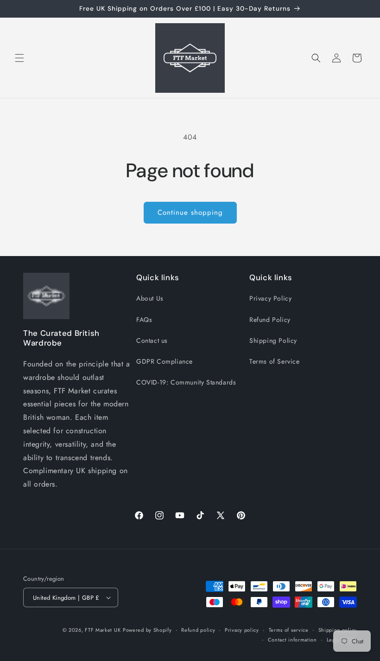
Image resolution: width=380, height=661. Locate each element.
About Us (150, 298)
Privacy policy (242, 630)
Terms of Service (274, 361)
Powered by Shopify (147, 630)
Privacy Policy (270, 298)
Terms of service (289, 630)
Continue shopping (190, 212)
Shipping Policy (273, 340)
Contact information (292, 639)
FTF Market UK (102, 630)
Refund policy (198, 630)
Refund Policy (270, 319)
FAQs (144, 319)
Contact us (152, 340)
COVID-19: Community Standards (186, 382)
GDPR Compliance (164, 361)
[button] (19, 58)
